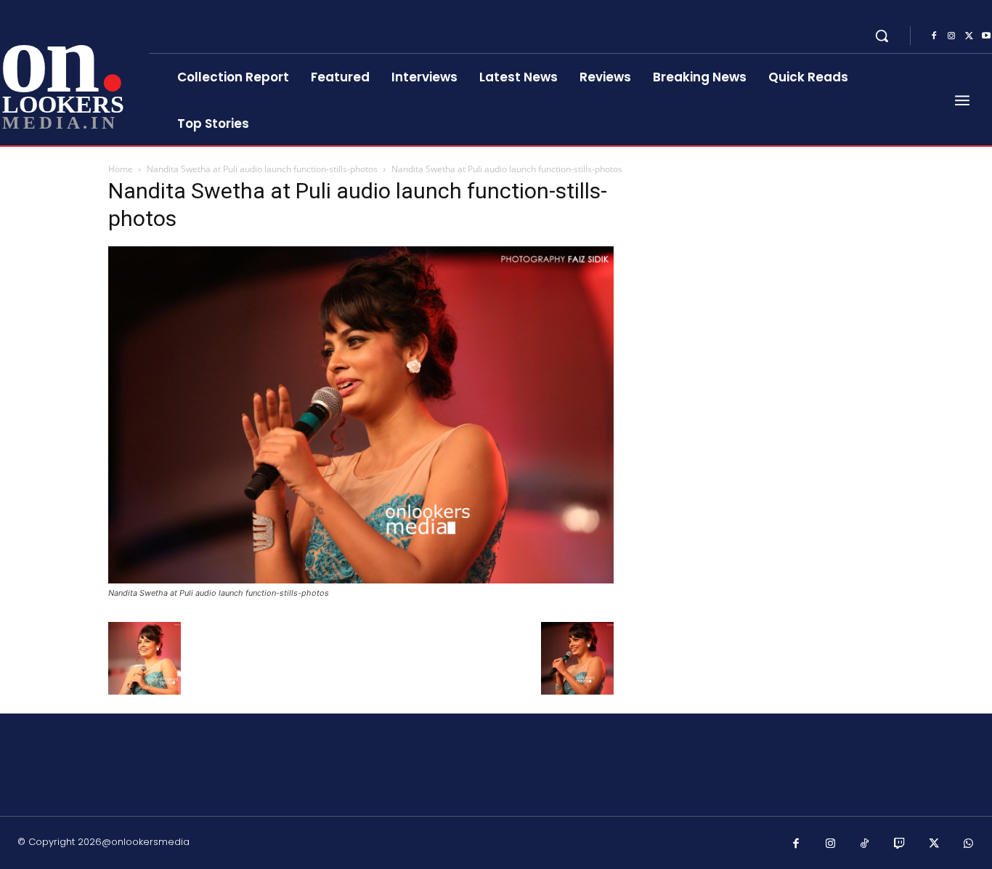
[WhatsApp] (969, 844)
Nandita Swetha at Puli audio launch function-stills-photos (262, 169)
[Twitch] (900, 844)
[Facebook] (934, 36)
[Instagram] (951, 36)
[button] (881, 35)
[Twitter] (968, 36)
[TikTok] (865, 844)
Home (120, 169)
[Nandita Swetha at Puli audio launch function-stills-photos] (361, 579)
